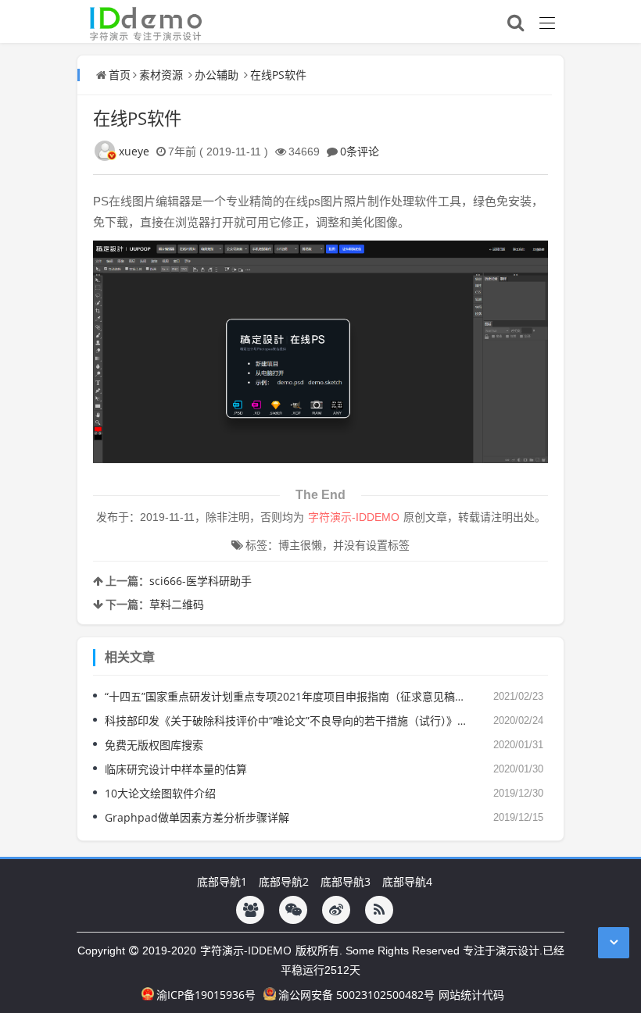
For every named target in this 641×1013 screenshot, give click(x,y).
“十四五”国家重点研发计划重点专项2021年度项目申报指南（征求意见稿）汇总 (287, 696)
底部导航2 (284, 881)
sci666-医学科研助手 (200, 580)
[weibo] (336, 910)
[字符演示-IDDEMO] (141, 21)
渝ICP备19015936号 (206, 994)
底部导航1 (222, 881)
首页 (120, 74)
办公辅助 (216, 74)
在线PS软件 (278, 74)
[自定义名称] (250, 910)
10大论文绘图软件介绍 (160, 793)
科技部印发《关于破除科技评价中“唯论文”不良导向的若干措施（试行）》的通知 (287, 720)
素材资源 (161, 74)
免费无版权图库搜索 (154, 744)
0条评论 (359, 151)
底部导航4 (407, 881)
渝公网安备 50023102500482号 (356, 994)
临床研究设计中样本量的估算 (176, 769)
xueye (134, 151)
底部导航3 (345, 881)
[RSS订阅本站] (379, 910)
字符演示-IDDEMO (246, 950)
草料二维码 (176, 604)
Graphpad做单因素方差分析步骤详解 (197, 817)
